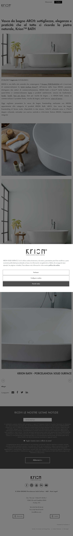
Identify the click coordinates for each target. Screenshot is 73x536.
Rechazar (36, 272)
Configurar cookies (36, 278)
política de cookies (54, 265)
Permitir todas (36, 283)
